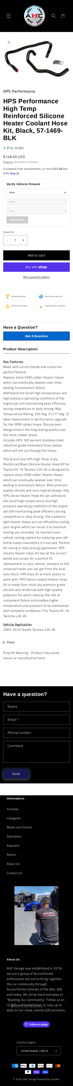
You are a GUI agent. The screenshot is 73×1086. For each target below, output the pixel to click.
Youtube (12, 809)
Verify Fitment (17, 220)
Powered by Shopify (48, 1079)
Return (11, 854)
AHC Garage (29, 1079)
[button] (8, 16)
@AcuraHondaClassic (27, 1005)
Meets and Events (19, 827)
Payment (13, 845)
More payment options (36, 277)
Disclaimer (14, 836)
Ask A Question (36, 336)
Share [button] (11, 642)
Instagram (14, 818)
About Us (13, 864)
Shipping (8, 162)
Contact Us (14, 873)
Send (16, 773)
